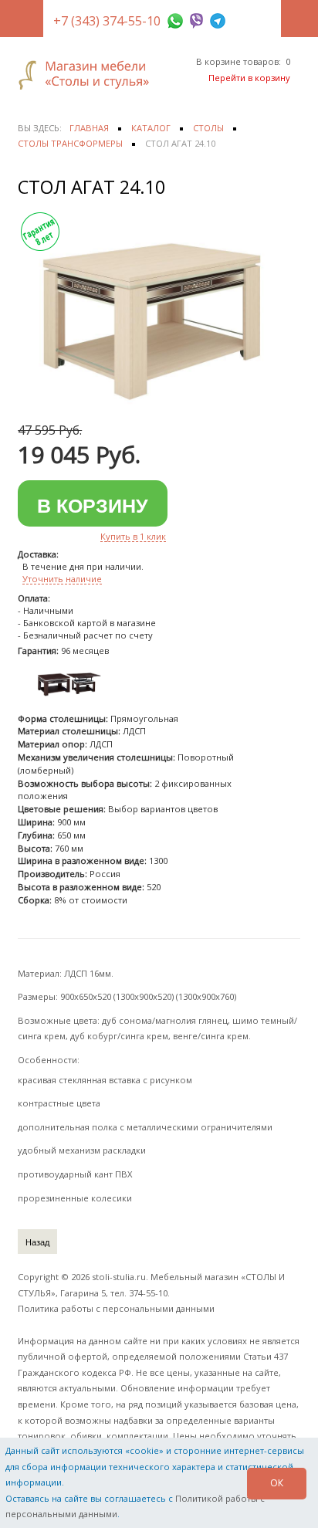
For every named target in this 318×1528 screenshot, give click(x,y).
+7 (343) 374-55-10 (107, 21)
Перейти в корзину (249, 77)
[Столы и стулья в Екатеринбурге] (88, 75)
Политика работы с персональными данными (116, 1308)
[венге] (68, 683)
